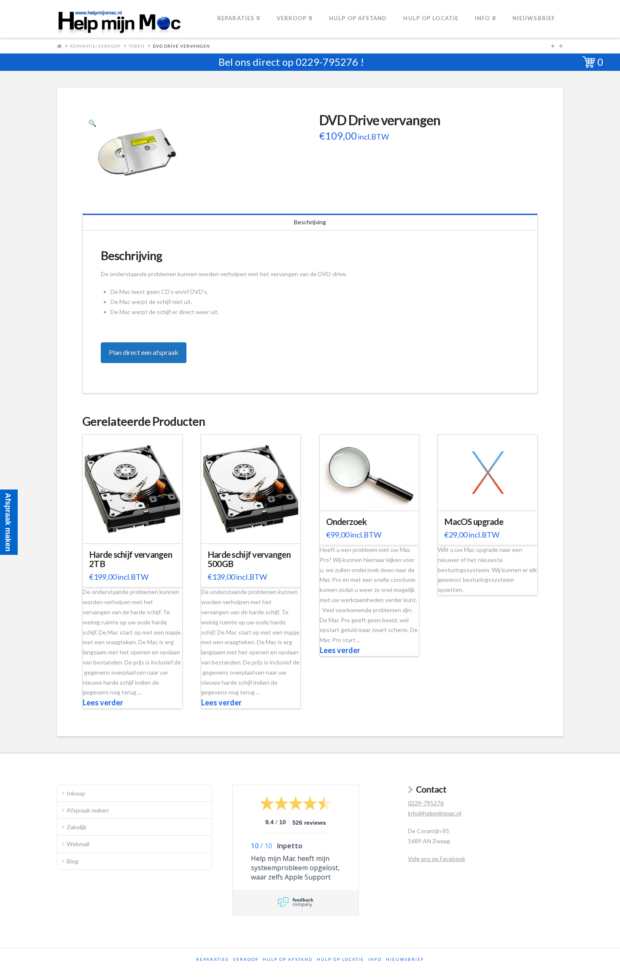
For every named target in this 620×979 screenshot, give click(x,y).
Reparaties (212, 959)
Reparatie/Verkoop (95, 45)
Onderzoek (346, 521)
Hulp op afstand (288, 959)
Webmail (78, 843)
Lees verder (103, 702)
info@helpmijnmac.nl (434, 813)
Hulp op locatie (340, 959)
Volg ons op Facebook (436, 858)
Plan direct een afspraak (143, 352)
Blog (72, 861)
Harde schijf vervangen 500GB (249, 559)
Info (375, 959)
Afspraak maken (88, 810)
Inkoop (76, 793)
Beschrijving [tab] (310, 222)
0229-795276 (327, 62)
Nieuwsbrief (405, 959)
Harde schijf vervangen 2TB (130, 559)
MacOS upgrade (473, 521)
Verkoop (246, 959)
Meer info (136, 531)
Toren (137, 45)
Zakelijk (76, 827)
